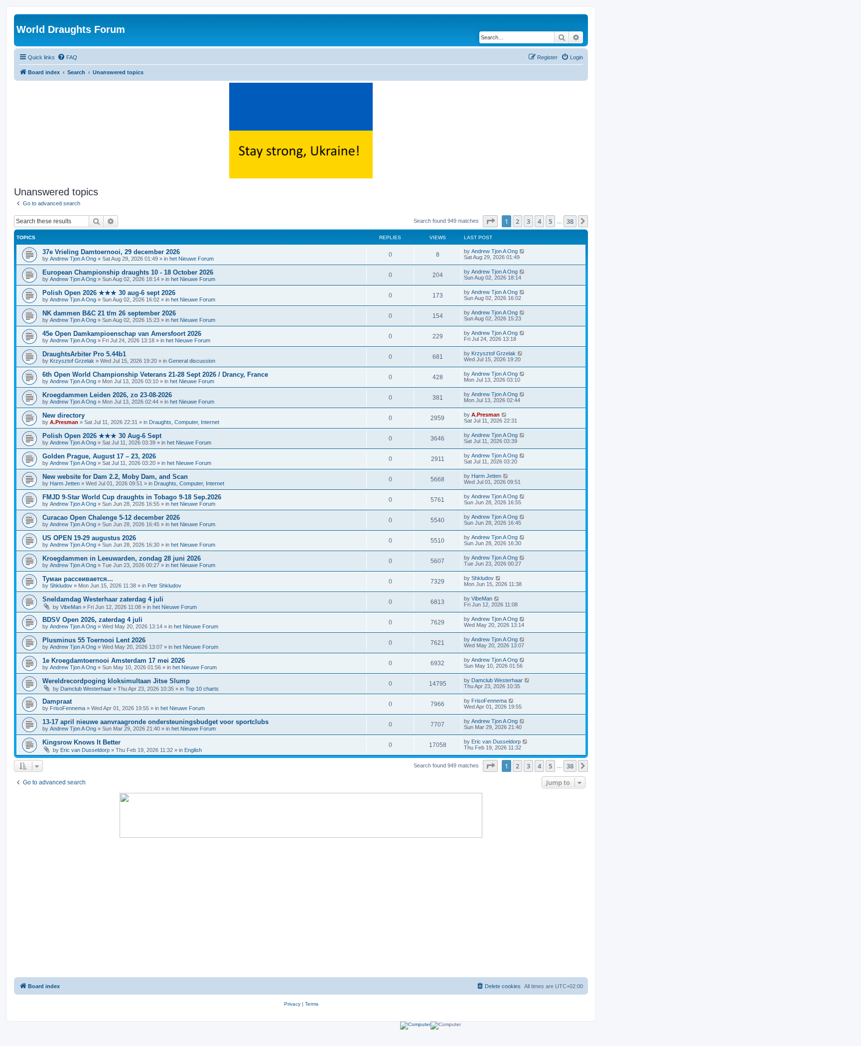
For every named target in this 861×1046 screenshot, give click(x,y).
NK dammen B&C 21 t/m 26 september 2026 (109, 313)
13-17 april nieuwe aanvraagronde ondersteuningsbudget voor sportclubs (155, 722)
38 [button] (570, 221)
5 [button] (550, 221)
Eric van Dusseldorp (85, 750)
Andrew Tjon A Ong (73, 259)
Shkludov (61, 586)
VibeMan (70, 607)
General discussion (191, 361)
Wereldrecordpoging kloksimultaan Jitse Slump (116, 681)
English (193, 750)
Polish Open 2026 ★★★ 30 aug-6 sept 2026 (108, 293)
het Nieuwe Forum (191, 259)
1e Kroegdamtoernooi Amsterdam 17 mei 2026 (113, 660)
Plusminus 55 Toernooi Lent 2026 (93, 640)
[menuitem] (67, 57)
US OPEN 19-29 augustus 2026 (89, 538)
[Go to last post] (522, 251)
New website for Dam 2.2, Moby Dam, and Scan (115, 476)
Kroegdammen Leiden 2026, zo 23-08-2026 (107, 395)
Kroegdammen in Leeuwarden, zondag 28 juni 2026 (121, 558)
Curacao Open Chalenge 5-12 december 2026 (111, 517)
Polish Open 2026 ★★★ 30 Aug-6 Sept (101, 436)
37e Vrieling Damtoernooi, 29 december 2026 (111, 252)
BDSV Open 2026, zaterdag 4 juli (92, 619)
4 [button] (539, 221)
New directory (63, 415)
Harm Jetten (65, 483)
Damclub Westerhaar (86, 689)
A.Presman (64, 422)
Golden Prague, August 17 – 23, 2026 (99, 456)
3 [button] (528, 221)
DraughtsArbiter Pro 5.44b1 (84, 354)
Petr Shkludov (164, 586)
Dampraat (57, 701)
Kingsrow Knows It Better (81, 742)
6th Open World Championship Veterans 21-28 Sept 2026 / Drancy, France (155, 374)
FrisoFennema (67, 708)
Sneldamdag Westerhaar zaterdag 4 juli (102, 599)
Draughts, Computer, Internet (184, 422)
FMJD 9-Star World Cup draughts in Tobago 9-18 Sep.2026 (131, 497)
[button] (490, 221)
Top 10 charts (202, 689)
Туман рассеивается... (77, 579)
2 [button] (517, 221)
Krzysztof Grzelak (72, 361)
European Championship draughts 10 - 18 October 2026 (127, 272)
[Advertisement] (301, 907)
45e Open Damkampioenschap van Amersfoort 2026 (121, 333)
